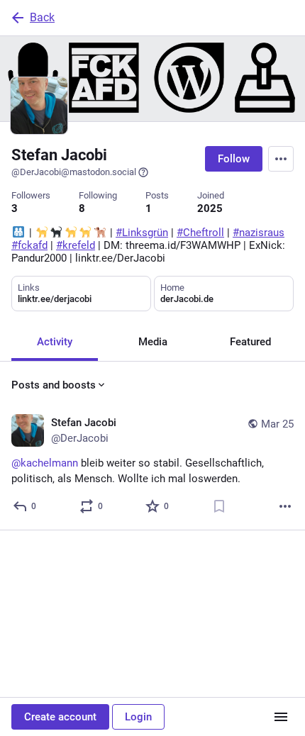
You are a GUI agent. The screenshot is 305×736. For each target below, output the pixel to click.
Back (42, 17)
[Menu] (281, 159)
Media (152, 341)
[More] (285, 506)
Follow (234, 158)
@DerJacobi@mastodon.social (73, 172)
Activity (54, 341)
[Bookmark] (219, 506)
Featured (250, 341)
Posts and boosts (53, 385)
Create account (60, 716)
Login (138, 716)
